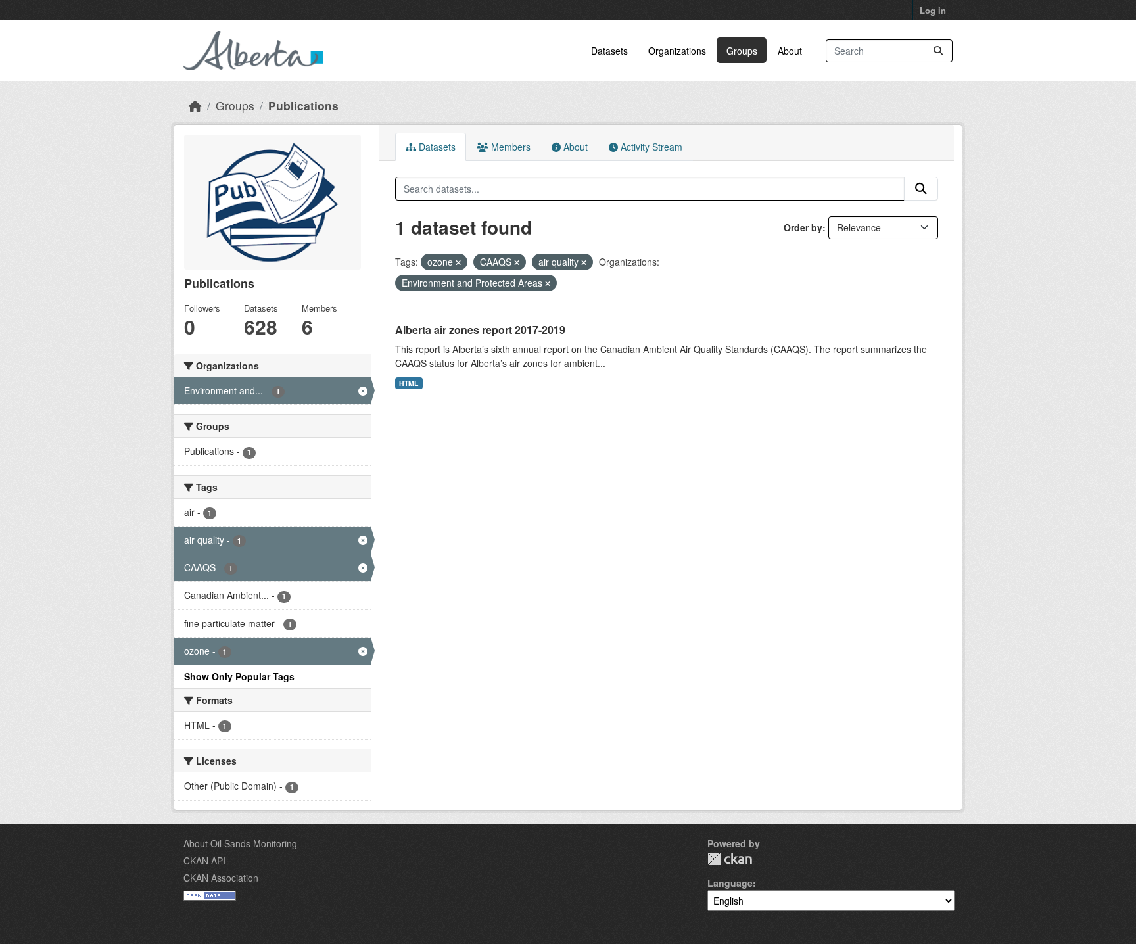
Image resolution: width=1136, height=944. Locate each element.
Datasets (609, 50)
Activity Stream (650, 146)
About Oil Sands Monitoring (240, 843)
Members (509, 146)
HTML (408, 383)
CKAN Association (220, 877)
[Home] (195, 105)
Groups (741, 50)
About (790, 50)
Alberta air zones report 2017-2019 (480, 329)
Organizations (677, 50)
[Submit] (938, 50)
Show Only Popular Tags (239, 676)
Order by (803, 227)
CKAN (729, 859)
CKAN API (204, 860)
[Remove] (458, 262)
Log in (933, 10)
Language (730, 882)
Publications (303, 105)
